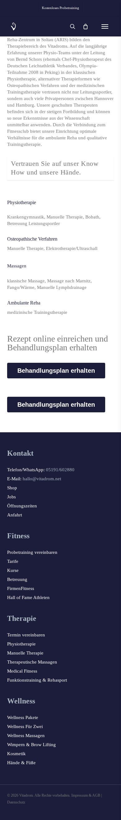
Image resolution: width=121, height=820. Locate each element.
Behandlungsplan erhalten (56, 370)
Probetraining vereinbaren (32, 552)
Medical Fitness (22, 671)
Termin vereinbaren (26, 634)
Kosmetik (16, 753)
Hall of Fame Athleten (28, 597)
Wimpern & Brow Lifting (31, 744)
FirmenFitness (20, 588)
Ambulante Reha (23, 302)
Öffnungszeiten (22, 505)
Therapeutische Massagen (32, 661)
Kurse (13, 570)
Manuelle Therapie (25, 652)
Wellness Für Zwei (25, 726)
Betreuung (17, 579)
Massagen (16, 265)
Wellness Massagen (26, 735)
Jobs (11, 496)
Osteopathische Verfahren (32, 239)
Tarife (12, 561)
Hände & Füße (21, 762)
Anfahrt (14, 514)
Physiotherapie (21, 202)
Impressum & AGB (85, 795)
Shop (12, 487)
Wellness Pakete (22, 717)
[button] (105, 26)
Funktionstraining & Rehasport (37, 680)
